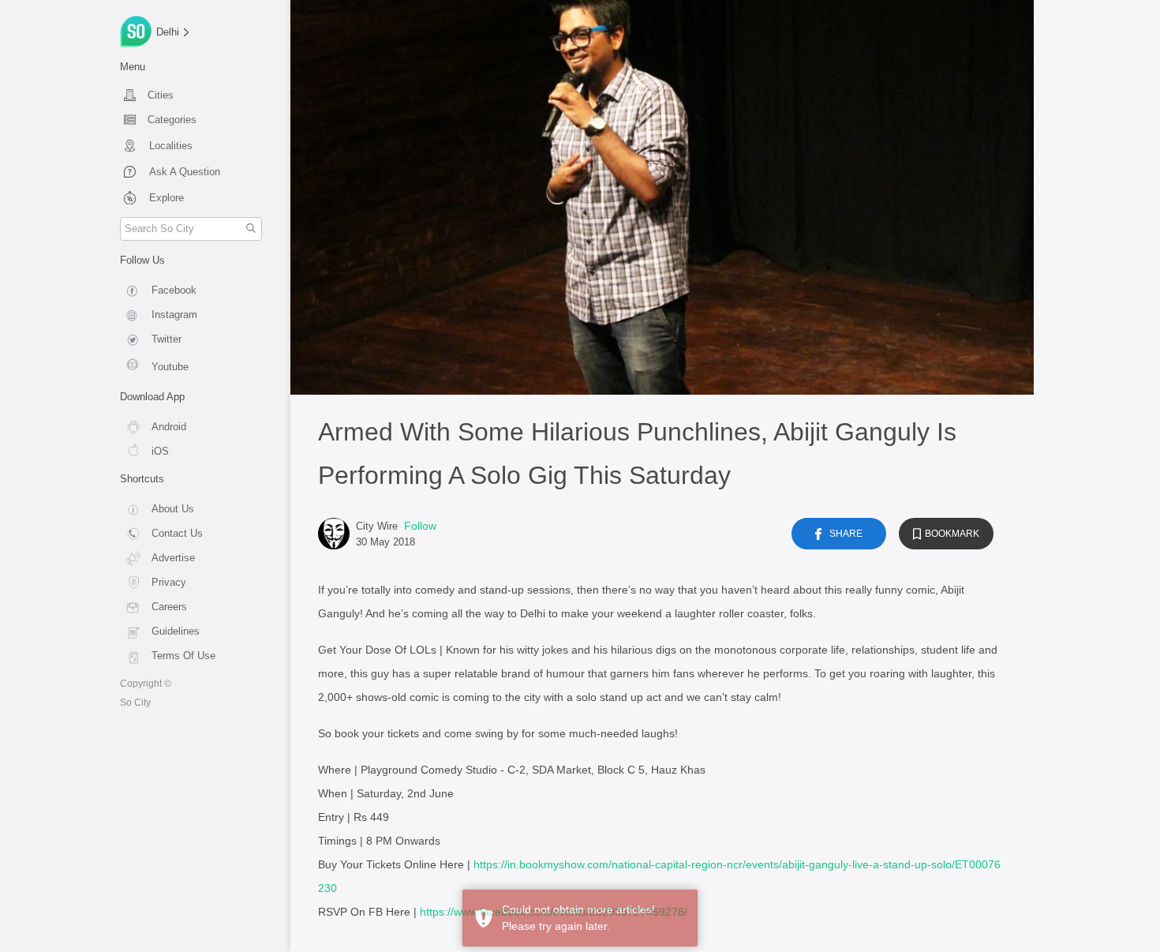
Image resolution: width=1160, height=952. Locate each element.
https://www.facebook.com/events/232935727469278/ (553, 911)
